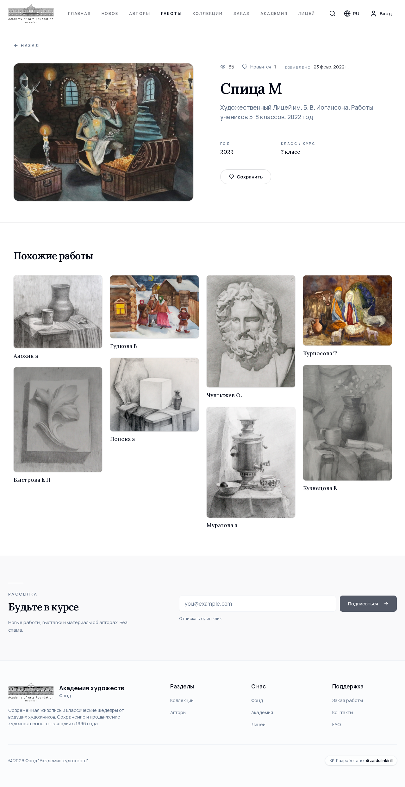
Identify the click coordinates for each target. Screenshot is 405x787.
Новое (110, 13)
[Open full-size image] (104, 132)
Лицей (306, 13)
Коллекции (208, 13)
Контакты (342, 712)
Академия (274, 13)
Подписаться (363, 603)
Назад (30, 45)
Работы (171, 13)
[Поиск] (333, 13)
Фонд (257, 700)
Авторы (139, 13)
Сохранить (250, 176)
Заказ (242, 13)
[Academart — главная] (31, 13)
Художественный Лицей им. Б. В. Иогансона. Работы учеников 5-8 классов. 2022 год (296, 112)
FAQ (336, 724)
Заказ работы (347, 700)
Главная (79, 13)
